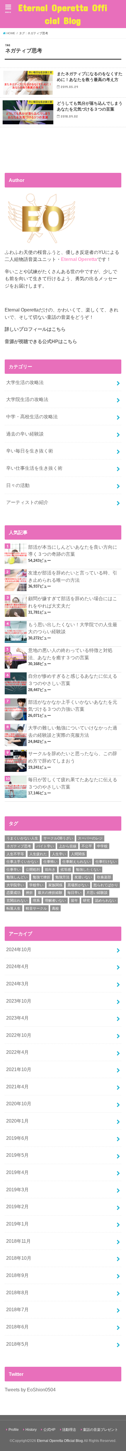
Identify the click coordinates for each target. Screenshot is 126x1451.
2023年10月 (18, 1001)
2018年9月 (17, 1275)
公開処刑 (33, 869)
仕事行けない (106, 862)
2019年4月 (17, 1172)
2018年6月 (17, 1326)
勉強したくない (88, 869)
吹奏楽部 (104, 877)
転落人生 (13, 908)
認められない (105, 901)
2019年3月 (17, 1189)
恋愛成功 (13, 893)
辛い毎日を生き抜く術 (29, 450)
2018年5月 (17, 1344)
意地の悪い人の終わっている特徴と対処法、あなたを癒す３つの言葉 (70, 654)
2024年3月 (17, 983)
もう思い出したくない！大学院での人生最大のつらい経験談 (72, 628)
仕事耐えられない (76, 862)
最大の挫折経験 (50, 893)
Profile (13, 1429)
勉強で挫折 (41, 877)
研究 (86, 901)
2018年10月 (18, 1258)
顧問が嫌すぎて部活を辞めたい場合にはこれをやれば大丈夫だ (72, 602)
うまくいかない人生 (22, 838)
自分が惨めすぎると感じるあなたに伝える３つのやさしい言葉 (72, 679)
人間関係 (78, 854)
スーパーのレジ (90, 838)
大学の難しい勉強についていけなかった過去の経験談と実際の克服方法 (72, 731)
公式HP (49, 1429)
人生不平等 (15, 854)
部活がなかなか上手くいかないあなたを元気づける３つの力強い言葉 (72, 705)
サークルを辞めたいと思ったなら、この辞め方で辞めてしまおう (72, 757)
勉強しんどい (17, 877)
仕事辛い (13, 869)
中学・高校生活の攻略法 (32, 416)
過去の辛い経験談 (25, 433)
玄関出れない (17, 901)
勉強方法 (62, 877)
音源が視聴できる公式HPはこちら (41, 341)
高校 (55, 908)
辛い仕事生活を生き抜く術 (34, 468)
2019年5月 (17, 1155)
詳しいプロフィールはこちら (35, 329)
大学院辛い (15, 885)
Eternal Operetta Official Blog (63, 14)
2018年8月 (17, 1292)
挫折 (29, 893)
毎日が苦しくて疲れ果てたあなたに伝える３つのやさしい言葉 (72, 783)
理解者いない (55, 901)
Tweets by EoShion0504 (30, 1389)
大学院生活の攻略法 (27, 399)
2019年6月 (17, 1138)
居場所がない (77, 885)
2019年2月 (17, 1206)
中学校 (102, 846)
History (31, 1429)
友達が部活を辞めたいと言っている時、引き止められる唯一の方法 (72, 576)
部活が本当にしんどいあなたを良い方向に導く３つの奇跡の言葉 (72, 550)
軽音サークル (36, 908)
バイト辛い (45, 846)
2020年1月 (17, 1120)
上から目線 (67, 846)
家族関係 (55, 885)
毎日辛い (74, 893)
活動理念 (69, 1429)
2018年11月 (18, 1241)
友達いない (83, 877)
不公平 (86, 846)
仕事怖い (50, 862)
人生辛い (59, 854)
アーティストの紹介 (27, 502)
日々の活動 (18, 485)
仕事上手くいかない (22, 862)
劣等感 (65, 869)
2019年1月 (17, 1223)
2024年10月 (18, 949)
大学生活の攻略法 (25, 382)
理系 (36, 901)
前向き (50, 869)
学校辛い (36, 885)
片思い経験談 (97, 893)
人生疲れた (38, 854)
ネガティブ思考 (18, 846)
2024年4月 (17, 966)
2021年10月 (18, 1069)
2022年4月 (17, 1052)
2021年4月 (17, 1086)
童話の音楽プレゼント (100, 1429)
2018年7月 (17, 1309)
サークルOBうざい (58, 838)
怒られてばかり (105, 885)
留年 (74, 901)
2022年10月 (18, 1035)
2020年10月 (18, 1103)
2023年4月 (17, 1017)
